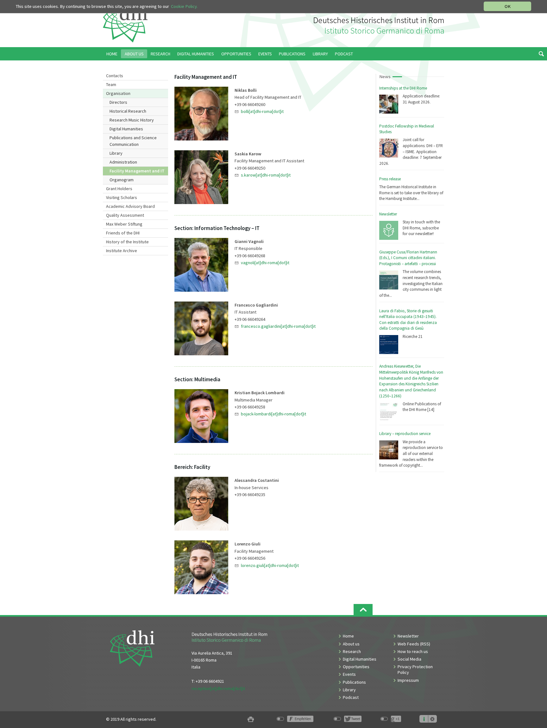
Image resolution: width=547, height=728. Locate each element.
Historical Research (128, 111)
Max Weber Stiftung (124, 224)
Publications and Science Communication (133, 141)
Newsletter (388, 214)
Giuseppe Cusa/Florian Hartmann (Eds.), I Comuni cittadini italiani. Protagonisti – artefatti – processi (408, 257)
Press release (390, 179)
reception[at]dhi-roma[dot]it (218, 688)
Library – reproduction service (405, 433)
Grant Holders (119, 188)
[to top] (363, 609)
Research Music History (132, 120)
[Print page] (251, 719)
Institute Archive (121, 250)
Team (111, 84)
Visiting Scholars (121, 197)
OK (508, 6)
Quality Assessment (125, 215)
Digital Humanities (126, 129)
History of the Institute (127, 242)
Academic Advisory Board (130, 206)
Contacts (114, 75)
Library (116, 153)
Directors (118, 102)
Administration (123, 162)
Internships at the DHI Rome (403, 88)
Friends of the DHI (123, 233)
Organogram (122, 180)
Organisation (118, 93)
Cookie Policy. (184, 6)
